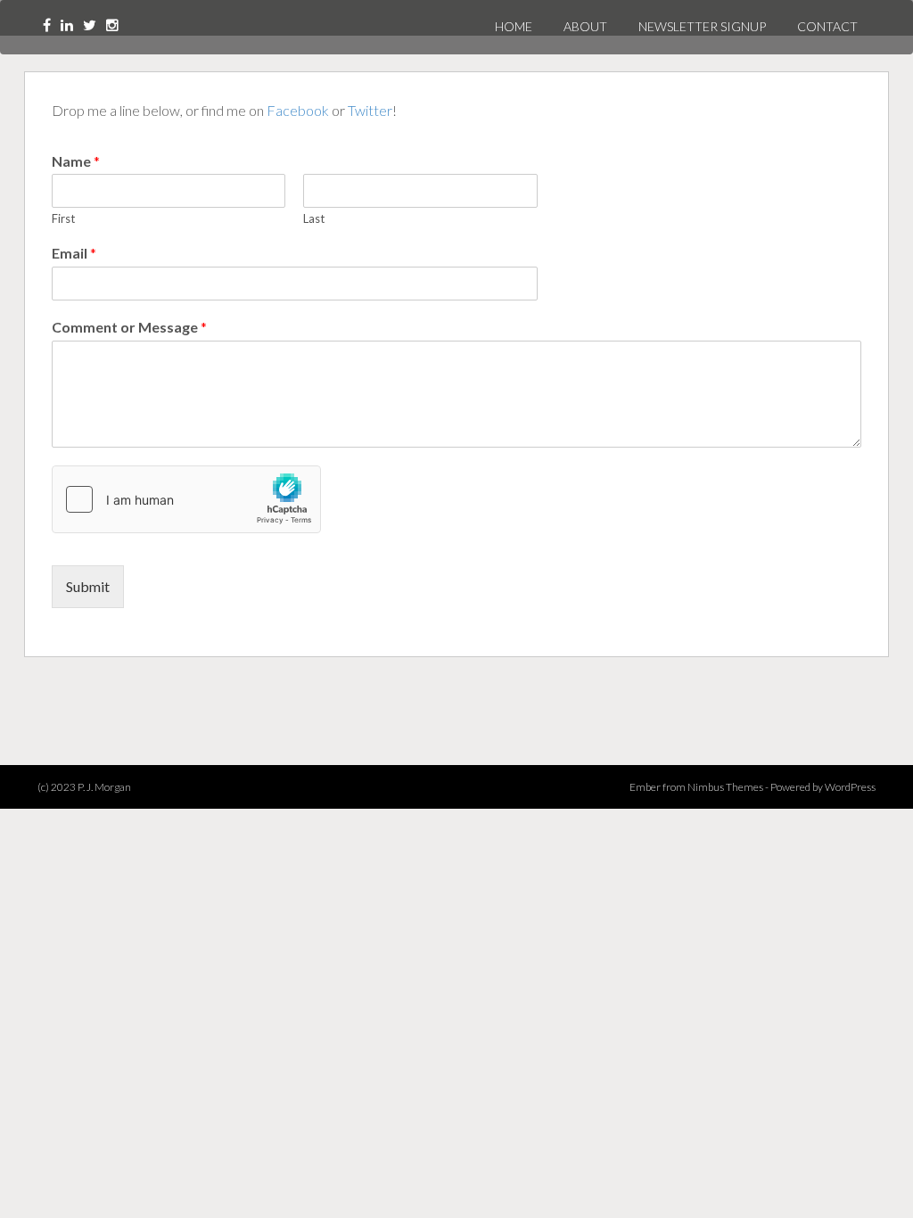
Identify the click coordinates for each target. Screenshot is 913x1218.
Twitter (370, 110)
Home (513, 26)
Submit (88, 586)
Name (76, 160)
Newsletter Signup (702, 26)
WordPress (850, 787)
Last (314, 218)
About (585, 26)
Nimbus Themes (725, 787)
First (63, 218)
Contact (827, 26)
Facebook (298, 110)
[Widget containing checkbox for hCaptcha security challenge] (186, 499)
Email (74, 252)
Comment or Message (129, 326)
